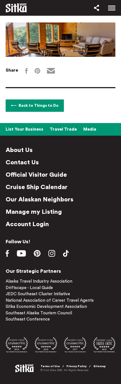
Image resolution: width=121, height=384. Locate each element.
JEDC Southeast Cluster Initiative (38, 294)
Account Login (27, 224)
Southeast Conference (28, 319)
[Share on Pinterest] (37, 71)
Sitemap (99, 366)
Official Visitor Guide (36, 175)
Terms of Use (50, 366)
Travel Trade (63, 129)
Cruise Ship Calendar (37, 187)
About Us (19, 150)
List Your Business (24, 129)
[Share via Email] (51, 71)
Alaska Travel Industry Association (39, 281)
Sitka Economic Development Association (46, 307)
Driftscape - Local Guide (29, 288)
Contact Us (22, 162)
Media (89, 129)
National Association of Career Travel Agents (50, 300)
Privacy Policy (76, 366)
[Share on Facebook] (26, 71)
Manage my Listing (34, 212)
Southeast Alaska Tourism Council (39, 313)
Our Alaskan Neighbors (39, 199)
